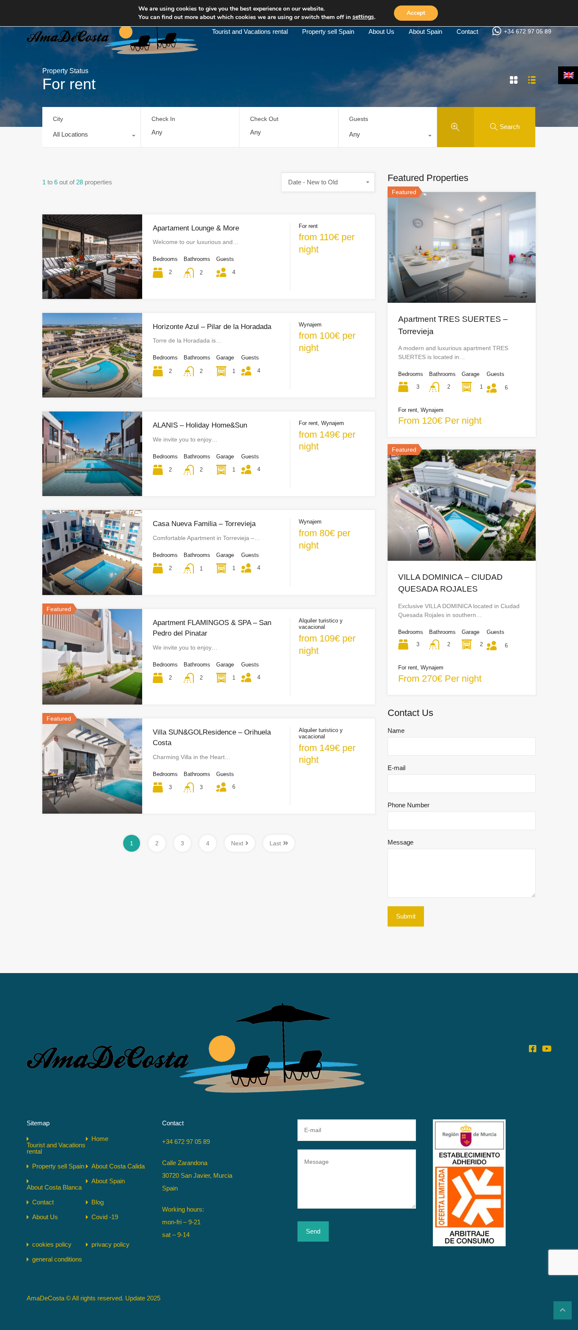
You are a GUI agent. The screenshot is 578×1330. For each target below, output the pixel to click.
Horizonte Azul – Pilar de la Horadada (212, 327)
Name (396, 730)
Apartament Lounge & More (196, 228)
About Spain (425, 31)
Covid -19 (104, 1217)
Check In (163, 118)
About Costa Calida (118, 1166)
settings (363, 17)
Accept (416, 13)
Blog (97, 1202)
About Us (381, 31)
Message (400, 842)
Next (237, 843)
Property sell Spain (328, 31)
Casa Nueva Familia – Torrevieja (204, 524)
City (58, 118)
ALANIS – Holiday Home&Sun (200, 425)
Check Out (264, 118)
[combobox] (91, 136)
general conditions (57, 1259)
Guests (358, 118)
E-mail (396, 767)
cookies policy (52, 1244)
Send (313, 1231)
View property (92, 281)
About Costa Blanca (54, 1187)
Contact (467, 31)
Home (99, 1138)
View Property (461, 280)
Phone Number (408, 805)
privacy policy (110, 1244)
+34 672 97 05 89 (527, 31)
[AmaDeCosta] (112, 51)
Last (275, 843)
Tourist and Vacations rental (250, 31)
